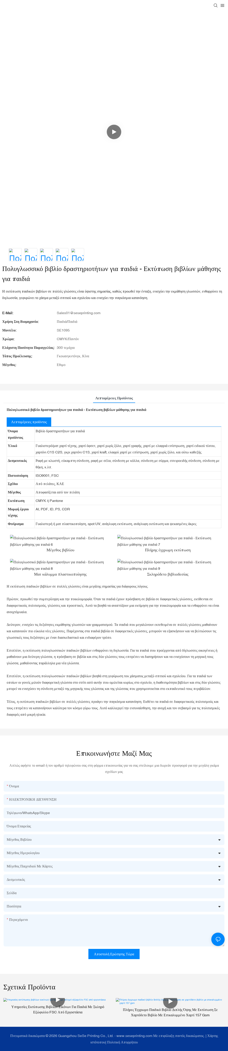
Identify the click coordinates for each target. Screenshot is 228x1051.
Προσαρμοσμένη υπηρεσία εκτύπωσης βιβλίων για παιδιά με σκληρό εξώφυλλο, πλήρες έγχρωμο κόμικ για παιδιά (170, 1012)
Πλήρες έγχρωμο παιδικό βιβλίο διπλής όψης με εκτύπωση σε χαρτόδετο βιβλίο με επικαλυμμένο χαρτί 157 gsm (57, 1012)
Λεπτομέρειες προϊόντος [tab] (114, 398)
